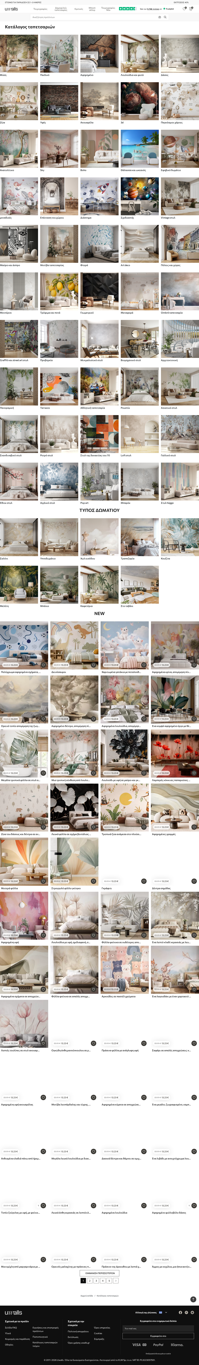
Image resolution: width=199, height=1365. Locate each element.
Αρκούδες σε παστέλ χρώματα (119, 996)
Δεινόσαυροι (58, 671)
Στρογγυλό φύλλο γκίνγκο (66, 888)
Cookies (98, 1333)
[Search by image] (160, 17)
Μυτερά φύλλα (9, 888)
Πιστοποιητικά (40, 1336)
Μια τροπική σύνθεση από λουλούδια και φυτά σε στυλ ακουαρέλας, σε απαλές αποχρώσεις (71, 780)
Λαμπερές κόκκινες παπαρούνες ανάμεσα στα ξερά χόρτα (172, 780)
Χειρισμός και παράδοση (17, 1339)
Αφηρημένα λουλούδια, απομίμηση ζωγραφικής (121, 725)
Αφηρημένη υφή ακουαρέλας (17, 1104)
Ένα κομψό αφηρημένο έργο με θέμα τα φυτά (172, 725)
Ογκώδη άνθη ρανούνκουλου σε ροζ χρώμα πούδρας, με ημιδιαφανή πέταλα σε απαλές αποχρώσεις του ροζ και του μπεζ (71, 1050)
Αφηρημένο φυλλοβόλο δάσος (169, 1212)
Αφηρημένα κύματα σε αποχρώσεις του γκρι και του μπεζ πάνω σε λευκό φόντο (121, 1104)
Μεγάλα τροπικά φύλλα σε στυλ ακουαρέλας (21, 780)
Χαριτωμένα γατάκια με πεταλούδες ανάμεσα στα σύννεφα (121, 671)
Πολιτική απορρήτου (78, 1331)
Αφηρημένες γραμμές (164, 834)
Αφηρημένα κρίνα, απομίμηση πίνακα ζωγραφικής (172, 671)
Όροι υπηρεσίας (102, 1327)
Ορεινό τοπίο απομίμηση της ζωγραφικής (21, 725)
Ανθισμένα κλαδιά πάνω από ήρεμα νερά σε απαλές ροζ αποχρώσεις (21, 1158)
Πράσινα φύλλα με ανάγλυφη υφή (120, 1050)
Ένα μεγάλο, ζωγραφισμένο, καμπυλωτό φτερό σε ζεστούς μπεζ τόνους (172, 1104)
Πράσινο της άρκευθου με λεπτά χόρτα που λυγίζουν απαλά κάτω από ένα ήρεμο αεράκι (121, 1266)
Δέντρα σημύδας (161, 888)
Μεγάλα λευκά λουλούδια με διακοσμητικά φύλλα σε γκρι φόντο (71, 1158)
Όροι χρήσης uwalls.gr (79, 1342)
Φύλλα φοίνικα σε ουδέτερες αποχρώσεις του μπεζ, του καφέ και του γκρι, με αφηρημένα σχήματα (121, 942)
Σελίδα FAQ (11, 1327)
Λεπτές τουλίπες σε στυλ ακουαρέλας (21, 1050)
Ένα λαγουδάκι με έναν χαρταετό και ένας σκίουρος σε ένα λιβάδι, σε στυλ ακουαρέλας (172, 996)
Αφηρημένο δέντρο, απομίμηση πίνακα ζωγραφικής (71, 725)
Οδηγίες (9, 1344)
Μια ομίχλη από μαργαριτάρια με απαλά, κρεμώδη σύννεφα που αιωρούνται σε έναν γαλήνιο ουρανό (21, 1266)
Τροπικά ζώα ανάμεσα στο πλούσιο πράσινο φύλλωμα (121, 834)
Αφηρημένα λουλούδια (114, 1212)
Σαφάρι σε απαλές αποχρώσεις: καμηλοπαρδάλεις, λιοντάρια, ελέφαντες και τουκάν (172, 1050)
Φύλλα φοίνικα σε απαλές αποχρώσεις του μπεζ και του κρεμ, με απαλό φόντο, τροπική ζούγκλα (71, 996)
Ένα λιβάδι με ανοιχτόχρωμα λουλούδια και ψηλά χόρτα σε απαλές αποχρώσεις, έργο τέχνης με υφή (172, 1158)
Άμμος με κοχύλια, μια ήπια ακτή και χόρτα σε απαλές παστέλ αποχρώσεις (172, 1266)
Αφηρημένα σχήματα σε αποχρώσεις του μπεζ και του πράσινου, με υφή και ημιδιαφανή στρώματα (21, 996)
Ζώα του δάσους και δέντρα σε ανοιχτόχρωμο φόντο (21, 834)
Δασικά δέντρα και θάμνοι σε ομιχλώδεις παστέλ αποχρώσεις (121, 1158)
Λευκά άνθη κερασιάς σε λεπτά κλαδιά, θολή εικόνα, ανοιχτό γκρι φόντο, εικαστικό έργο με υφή (71, 1212)
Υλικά (8, 1333)
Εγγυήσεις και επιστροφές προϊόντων (46, 1329)
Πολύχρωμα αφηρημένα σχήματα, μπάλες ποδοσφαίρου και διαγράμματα (21, 671)
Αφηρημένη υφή (10, 942)
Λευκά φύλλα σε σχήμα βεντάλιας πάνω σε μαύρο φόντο (71, 834)
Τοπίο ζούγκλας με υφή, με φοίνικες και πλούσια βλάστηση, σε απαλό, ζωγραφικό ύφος (21, 1212)
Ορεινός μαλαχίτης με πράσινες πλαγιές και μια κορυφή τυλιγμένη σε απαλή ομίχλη (71, 1266)
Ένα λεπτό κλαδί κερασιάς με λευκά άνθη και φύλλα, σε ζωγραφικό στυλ (172, 942)
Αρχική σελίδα (87, 1296)
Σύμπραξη (99, 1339)
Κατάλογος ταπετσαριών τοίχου (45, 1344)
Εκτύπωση (73, 1337)
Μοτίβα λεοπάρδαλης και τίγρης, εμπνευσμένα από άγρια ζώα (71, 1104)
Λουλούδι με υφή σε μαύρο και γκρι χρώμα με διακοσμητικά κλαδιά (121, 780)
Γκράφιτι (107, 888)
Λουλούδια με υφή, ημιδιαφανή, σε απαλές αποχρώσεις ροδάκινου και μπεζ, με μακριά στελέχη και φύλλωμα (71, 942)
